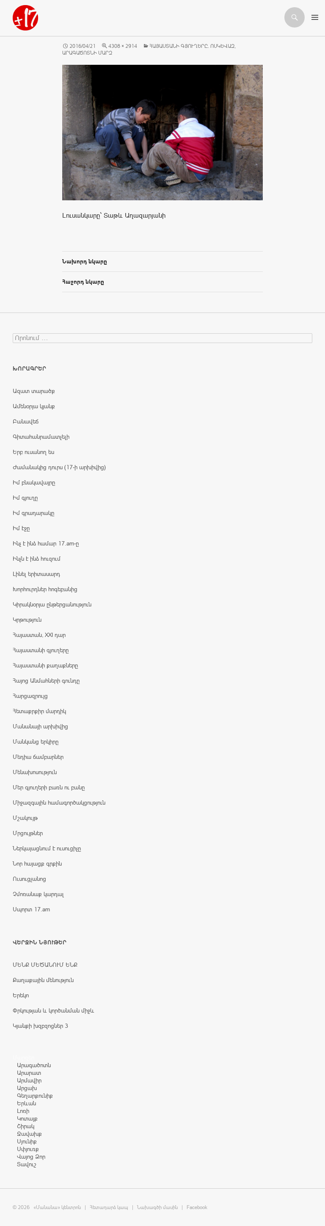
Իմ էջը (21, 528)
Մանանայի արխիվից (40, 726)
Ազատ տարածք (34, 390)
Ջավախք (29, 1133)
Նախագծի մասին (157, 1207)
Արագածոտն (34, 1065)
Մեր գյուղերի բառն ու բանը (49, 787)
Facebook (197, 1207)
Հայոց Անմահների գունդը (46, 680)
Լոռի (23, 1110)
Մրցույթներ (28, 833)
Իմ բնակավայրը (34, 482)
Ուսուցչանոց (29, 878)
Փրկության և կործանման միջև (53, 1010)
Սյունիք (27, 1141)
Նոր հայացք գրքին (37, 863)
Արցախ (27, 1088)
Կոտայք (27, 1118)
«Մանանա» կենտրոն (57, 1207)
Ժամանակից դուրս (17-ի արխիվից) (59, 467)
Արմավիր (29, 1080)
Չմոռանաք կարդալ (38, 894)
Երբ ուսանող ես (33, 451)
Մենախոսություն (35, 772)
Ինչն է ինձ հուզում (37, 558)
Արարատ (29, 1072)
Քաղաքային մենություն (43, 980)
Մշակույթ (25, 817)
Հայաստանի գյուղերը (41, 650)
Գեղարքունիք (35, 1095)
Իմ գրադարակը (33, 512)
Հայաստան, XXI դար (39, 634)
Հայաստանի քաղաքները (45, 665)
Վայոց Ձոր (31, 1156)
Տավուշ (26, 1164)
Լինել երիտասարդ (36, 573)
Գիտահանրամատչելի (41, 436)
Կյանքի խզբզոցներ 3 (40, 1025)
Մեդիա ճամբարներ (38, 756)
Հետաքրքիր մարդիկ (39, 711)
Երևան (26, 1103)
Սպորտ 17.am (31, 909)
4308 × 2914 (122, 46)
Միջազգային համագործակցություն (59, 802)
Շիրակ (25, 1126)
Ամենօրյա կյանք (34, 406)
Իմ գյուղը (25, 497)
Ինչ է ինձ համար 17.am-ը (46, 543)
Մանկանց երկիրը (35, 741)
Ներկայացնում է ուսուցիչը (47, 848)
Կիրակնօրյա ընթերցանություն (52, 604)
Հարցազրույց (30, 695)
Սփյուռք (28, 1149)
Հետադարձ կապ (109, 1207)
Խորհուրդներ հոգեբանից (45, 589)
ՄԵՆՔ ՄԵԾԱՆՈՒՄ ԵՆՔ (45, 964)
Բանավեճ (26, 421)
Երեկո (21, 995)
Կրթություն (27, 619)
